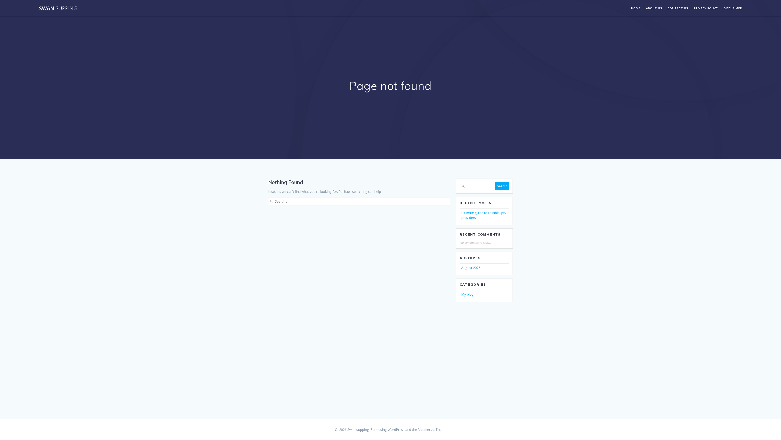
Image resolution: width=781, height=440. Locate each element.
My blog (467, 294)
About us (654, 8)
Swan (58, 8)
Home (635, 8)
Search (502, 186)
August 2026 (470, 268)
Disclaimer (733, 8)
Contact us (678, 8)
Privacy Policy (706, 8)
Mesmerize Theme (432, 429)
